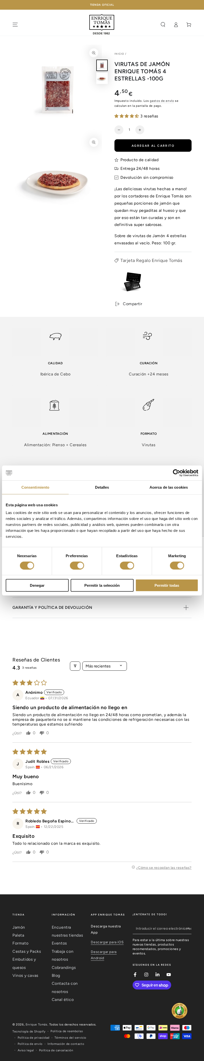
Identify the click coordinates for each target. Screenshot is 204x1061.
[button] (127, 116)
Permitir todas (166, 585)
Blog (56, 975)
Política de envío (30, 1044)
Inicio (119, 53)
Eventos (59, 943)
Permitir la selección (102, 585)
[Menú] (15, 24)
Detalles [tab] (102, 487)
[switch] (77, 565)
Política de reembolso (67, 1031)
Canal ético (63, 999)
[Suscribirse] (189, 928)
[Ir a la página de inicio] (102, 24)
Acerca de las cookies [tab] (169, 487)
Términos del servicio (70, 1037)
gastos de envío (162, 101)
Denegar (37, 585)
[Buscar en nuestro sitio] (162, 24)
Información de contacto (66, 1044)
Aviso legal (26, 1050)
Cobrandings (64, 967)
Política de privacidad (34, 1037)
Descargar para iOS (107, 942)
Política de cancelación (56, 1050)
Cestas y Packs (26, 951)
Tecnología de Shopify (29, 1031)
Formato (20, 943)
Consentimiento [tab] (35, 487)
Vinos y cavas (25, 975)
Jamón (18, 927)
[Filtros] (75, 666)
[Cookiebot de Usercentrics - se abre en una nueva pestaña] (176, 472)
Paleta (18, 935)
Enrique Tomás (37, 1024)
